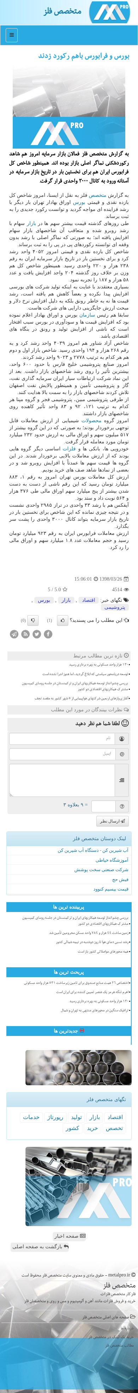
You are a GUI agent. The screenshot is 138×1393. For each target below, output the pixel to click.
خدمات (31, 1117)
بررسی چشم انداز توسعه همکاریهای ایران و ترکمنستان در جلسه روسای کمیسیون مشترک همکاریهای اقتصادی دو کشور (75, 687)
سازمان (87, 315)
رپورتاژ (55, 1117)
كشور (72, 1128)
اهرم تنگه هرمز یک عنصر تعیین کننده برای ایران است (92, 993)
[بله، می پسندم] (62, 620)
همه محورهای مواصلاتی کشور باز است (103, 952)
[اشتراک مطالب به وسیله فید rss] (25, 634)
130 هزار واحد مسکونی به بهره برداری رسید (98, 665)
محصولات (91, 420)
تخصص (114, 1128)
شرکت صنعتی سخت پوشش (101, 869)
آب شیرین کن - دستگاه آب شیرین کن (93, 850)
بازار (31, 223)
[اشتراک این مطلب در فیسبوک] (48, 634)
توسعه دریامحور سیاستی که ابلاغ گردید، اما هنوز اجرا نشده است (85, 675)
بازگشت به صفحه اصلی (38, 1246)
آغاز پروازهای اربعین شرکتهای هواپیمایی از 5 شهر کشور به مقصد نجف (81, 699)
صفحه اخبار (67, 1236)
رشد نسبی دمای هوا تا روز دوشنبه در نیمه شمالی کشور (92, 943)
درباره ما (127, 1328)
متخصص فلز (62, 12)
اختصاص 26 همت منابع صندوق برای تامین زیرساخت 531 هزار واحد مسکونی (76, 983)
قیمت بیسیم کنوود (110, 889)
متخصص (98, 195)
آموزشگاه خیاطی (112, 860)
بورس (79, 202)
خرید (92, 1128)
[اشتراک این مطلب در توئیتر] (37, 634)
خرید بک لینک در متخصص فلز (111, 1337)
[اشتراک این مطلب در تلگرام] (14, 634)
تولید (76, 1117)
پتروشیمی (114, 607)
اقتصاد (88, 600)
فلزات (69, 448)
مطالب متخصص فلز (119, 1346)
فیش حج (120, 879)
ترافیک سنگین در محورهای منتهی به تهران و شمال (94, 1011)
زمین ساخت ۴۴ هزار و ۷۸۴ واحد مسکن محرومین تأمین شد (88, 933)
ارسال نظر (110, 821)
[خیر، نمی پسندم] (33, 620)
